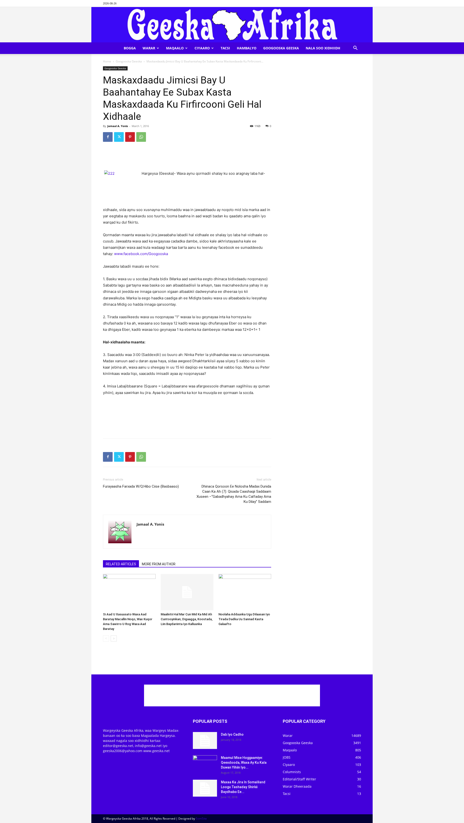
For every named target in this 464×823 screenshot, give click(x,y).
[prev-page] (106, 638)
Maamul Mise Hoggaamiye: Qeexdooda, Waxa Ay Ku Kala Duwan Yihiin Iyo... (244, 762)
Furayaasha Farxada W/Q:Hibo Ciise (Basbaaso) (141, 486)
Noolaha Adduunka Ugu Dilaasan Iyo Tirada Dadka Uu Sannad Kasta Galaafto (244, 619)
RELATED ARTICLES (121, 564)
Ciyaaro (202, 48)
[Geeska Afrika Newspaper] (232, 24)
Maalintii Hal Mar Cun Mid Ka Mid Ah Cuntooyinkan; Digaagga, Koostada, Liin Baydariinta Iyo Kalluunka (186, 619)
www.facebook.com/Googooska (141, 253)
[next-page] (114, 638)
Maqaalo (175, 48)
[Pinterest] (130, 137)
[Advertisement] (187, 158)
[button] (355, 48)
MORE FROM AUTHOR (158, 564)
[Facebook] (108, 137)
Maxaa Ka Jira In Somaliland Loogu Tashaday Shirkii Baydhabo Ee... (243, 787)
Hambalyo (246, 48)
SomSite (201, 818)
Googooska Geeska (281, 48)
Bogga (130, 48)
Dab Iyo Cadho (232, 734)
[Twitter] (119, 137)
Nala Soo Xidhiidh (323, 48)
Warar (149, 48)
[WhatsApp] (141, 137)
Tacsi (225, 48)
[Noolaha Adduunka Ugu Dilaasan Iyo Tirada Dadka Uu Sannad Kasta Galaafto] (244, 592)
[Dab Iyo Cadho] (205, 740)
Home (107, 61)
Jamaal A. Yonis (117, 126)
